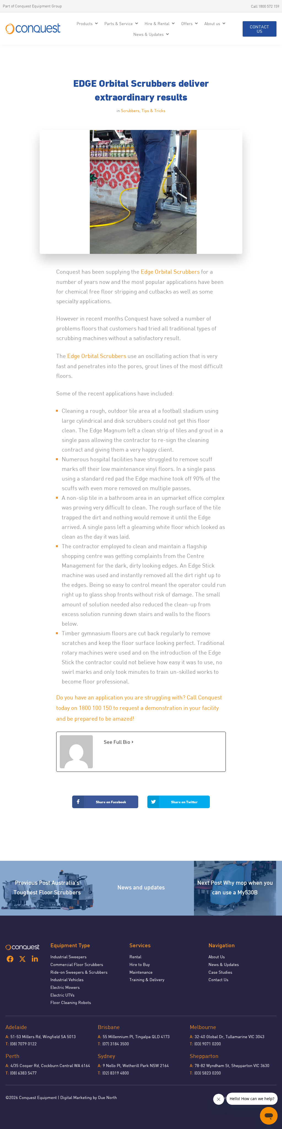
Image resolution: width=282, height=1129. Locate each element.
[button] (88, 23)
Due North (107, 1097)
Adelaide (16, 1027)
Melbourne (203, 1027)
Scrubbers (130, 110)
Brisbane (109, 1027)
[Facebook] (10, 959)
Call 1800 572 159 (265, 6)
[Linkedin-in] (34, 959)
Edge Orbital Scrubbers (170, 271)
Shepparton (204, 1055)
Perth (12, 1055)
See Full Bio (117, 742)
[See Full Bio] (132, 742)
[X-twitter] (22, 959)
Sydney (106, 1055)
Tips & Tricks (153, 110)
